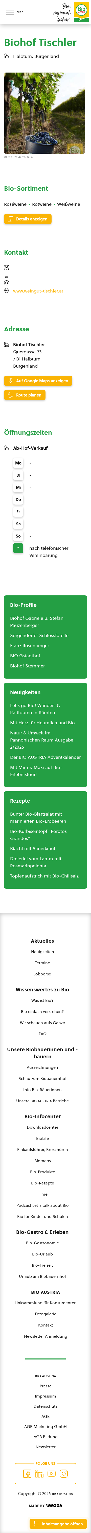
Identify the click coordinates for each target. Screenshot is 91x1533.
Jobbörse (42, 974)
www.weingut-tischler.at (38, 291)
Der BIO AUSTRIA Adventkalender (45, 757)
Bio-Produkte (42, 1172)
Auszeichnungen (42, 1067)
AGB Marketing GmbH (45, 1426)
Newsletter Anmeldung (45, 1336)
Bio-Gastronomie (42, 1243)
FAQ (43, 1034)
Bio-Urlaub (42, 1254)
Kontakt (45, 1325)
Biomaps (42, 1160)
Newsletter (46, 1447)
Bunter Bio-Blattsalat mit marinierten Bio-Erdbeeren (38, 817)
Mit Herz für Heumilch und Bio (42, 722)
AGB (45, 1416)
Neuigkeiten (42, 951)
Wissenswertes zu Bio (42, 989)
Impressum (45, 1396)
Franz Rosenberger (29, 645)
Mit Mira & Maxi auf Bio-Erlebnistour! (36, 771)
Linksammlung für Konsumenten (46, 1302)
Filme (42, 1194)
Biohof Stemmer (27, 666)
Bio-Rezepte (42, 1183)
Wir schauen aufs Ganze (42, 1022)
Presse (46, 1386)
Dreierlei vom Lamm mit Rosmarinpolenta (35, 862)
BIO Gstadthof (25, 655)
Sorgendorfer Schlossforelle (39, 635)
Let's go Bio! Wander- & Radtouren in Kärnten (35, 709)
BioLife (42, 1138)
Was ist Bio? (42, 1000)
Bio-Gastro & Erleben (42, 1232)
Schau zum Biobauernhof (42, 1078)
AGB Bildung (46, 1436)
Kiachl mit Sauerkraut (32, 848)
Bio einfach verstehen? (42, 1011)
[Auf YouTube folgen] (52, 1474)
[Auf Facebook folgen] (27, 1474)
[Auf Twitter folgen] (39, 1474)
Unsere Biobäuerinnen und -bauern (42, 1053)
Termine (42, 963)
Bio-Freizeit (42, 1265)
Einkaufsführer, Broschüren (42, 1149)
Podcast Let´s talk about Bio (42, 1205)
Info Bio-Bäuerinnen (42, 1089)
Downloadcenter (42, 1127)
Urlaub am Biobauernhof (42, 1276)
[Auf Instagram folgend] (64, 1474)
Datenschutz (45, 1406)
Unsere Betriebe (42, 1101)
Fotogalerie (45, 1314)
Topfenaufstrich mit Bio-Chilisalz (44, 876)
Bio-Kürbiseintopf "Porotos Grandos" (38, 834)
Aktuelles (42, 940)
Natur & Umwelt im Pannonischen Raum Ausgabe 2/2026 (41, 740)
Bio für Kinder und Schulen (42, 1216)
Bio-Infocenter (43, 1116)
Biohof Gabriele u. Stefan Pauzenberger (36, 621)
